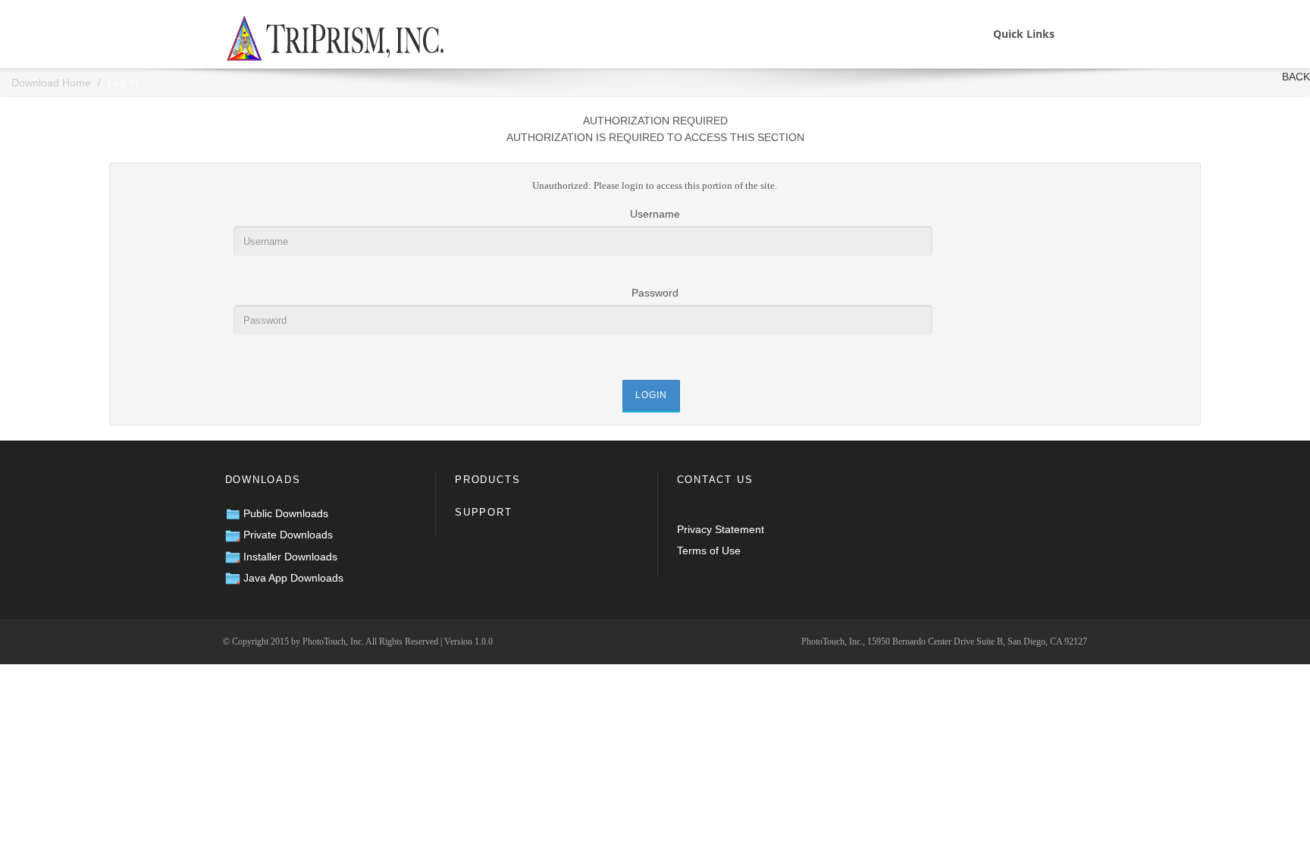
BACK (1296, 77)
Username (655, 214)
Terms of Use (709, 550)
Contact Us (715, 479)
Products (487, 479)
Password (655, 293)
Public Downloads (284, 513)
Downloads (263, 479)
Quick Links (1024, 34)
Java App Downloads (291, 578)
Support (483, 512)
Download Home (51, 83)
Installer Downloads (288, 557)
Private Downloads (286, 535)
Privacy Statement (720, 529)
